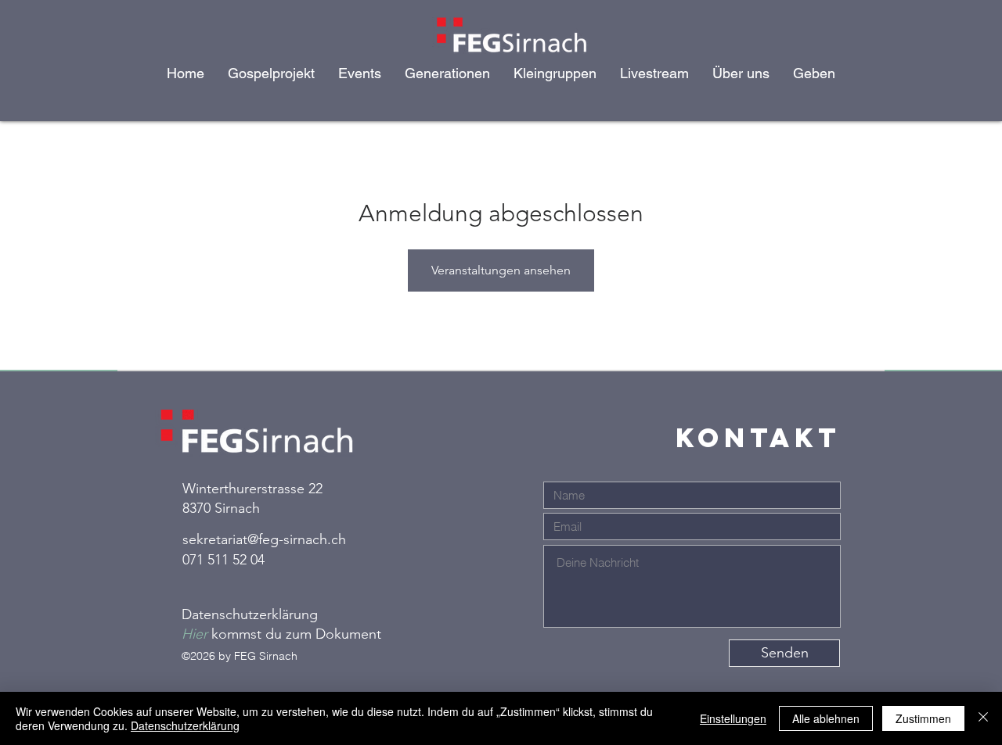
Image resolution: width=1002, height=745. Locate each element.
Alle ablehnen (826, 718)
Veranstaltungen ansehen (501, 270)
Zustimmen (923, 718)
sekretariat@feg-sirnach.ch (264, 539)
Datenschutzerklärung (185, 725)
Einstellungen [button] (733, 718)
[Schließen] (983, 718)
